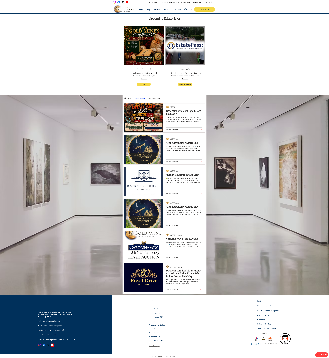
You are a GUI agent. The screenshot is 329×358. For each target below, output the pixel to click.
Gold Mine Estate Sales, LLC (49, 321)
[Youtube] (127, 2)
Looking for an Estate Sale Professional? (162, 2)
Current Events (140, 98)
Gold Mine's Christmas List (144, 73)
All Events (127, 98)
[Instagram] (114, 2)
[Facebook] (118, 2)
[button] (202, 98)
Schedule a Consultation (184, 2)
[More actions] (201, 107)
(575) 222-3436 (207, 2)
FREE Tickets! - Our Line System (185, 73)
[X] (122, 2)
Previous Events (154, 98)
